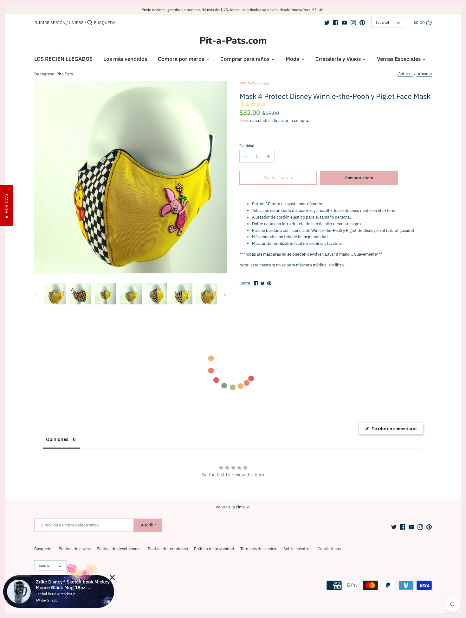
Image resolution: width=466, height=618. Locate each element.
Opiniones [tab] (57, 439)
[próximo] (225, 294)
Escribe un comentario (394, 428)
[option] (55, 294)
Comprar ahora (359, 178)
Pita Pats (64, 74)
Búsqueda (43, 548)
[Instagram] (353, 22)
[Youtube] (344, 22)
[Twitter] (327, 22)
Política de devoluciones (119, 548)
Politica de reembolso (168, 548)
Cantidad (246, 145)
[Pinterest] (362, 22)
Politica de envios (75, 548)
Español (382, 22)
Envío (244, 120)
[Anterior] (36, 294)
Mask (264, 83)
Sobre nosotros (297, 548)
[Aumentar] (268, 156)
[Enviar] (90, 22)
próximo (424, 73)
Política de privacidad (214, 548)
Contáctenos (329, 548)
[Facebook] (335, 22)
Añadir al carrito (278, 177)
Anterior (405, 73)
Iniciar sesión (49, 22)
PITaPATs (247, 83)
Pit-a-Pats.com (233, 41)
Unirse (76, 22)
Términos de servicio (258, 548)
